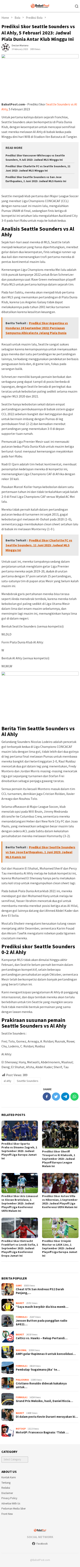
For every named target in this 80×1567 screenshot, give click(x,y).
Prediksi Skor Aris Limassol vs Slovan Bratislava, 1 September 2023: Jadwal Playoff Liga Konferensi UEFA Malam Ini (19, 1203)
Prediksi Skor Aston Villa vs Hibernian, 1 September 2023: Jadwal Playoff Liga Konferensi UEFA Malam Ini (60, 1201)
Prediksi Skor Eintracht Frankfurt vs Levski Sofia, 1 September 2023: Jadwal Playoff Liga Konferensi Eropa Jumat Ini (19, 1248)
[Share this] (47, 1096)
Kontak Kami (8, 1477)
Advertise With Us (10, 1503)
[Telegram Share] (65, 1096)
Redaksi (5, 1488)
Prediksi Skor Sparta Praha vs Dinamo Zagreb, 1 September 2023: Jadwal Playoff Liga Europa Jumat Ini (19, 1151)
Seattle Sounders (27, 1081)
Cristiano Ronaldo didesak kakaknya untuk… (41, 1385)
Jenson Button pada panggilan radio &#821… (41, 1322)
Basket (20, 1303)
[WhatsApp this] (74, 1096)
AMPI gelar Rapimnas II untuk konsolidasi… (46, 1354)
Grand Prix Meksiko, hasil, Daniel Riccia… (44, 1401)
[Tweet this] (56, 1096)
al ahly (7, 1081)
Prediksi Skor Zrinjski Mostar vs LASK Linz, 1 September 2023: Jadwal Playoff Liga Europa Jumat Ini (59, 1248)
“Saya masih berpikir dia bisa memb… (42, 1307)
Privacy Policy (9, 1498)
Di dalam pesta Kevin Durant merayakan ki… (47, 1417)
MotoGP (21, 1428)
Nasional (21, 1350)
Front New (7, 1514)
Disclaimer (7, 1493)
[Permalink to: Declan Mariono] (5, 47)
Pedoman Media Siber (13, 1508)
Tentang (5, 1482)
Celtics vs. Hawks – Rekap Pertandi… (41, 1338)
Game (19, 1285)
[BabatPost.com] (40, 5)
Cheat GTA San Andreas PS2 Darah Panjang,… (40, 1291)
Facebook (42, 1543)
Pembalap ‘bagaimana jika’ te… (38, 1369)
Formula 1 (21, 1317)
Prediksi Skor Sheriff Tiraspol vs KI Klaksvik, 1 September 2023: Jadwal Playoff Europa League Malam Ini (58, 1159)
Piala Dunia (22, 1379)
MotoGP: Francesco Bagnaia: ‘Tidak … (42, 1432)
